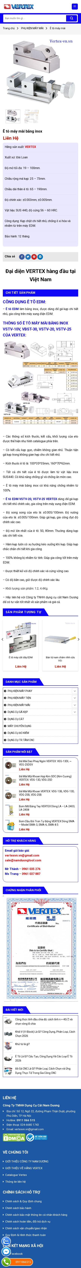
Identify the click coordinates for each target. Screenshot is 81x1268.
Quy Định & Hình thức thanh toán (25, 1235)
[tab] (40, 292)
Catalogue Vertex (16, 1175)
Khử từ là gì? (22, 1044)
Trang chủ (9, 28)
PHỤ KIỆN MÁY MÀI (32, 28)
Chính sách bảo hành (18, 1208)
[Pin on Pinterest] (34, 257)
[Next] (69, 72)
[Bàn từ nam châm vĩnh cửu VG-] (60, 638)
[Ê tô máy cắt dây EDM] (21, 638)
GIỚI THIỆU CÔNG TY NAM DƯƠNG (26, 1161)
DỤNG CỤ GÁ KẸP (18, 711)
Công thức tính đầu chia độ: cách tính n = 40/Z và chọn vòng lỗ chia (44, 1021)
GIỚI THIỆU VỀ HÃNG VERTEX (23, 1168)
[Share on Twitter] (28, 257)
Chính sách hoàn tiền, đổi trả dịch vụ (27, 1221)
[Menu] (75, 7)
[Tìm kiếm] (71, 18)
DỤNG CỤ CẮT (16, 719)
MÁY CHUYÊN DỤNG (19, 726)
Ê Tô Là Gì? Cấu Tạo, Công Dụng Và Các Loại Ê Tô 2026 (44, 1058)
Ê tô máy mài (57, 28)
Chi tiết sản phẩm (20, 292)
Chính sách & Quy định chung (23, 1201)
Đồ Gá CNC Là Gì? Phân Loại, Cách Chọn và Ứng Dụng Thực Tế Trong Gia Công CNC (42, 1070)
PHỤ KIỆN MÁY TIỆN (19, 697)
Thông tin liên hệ (15, 1181)
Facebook (16, 1253)
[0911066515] (6, 1262)
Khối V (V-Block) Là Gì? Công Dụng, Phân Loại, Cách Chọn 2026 (45, 1033)
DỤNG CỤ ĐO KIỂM (18, 732)
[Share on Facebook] (22, 257)
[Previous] (11, 72)
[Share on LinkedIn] (40, 257)
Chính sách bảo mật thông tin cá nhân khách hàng (36, 1215)
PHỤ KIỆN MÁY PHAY (20, 691)
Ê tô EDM (12, 499)
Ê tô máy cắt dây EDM (21, 657)
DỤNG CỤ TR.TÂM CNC (21, 740)
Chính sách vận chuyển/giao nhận (26, 1228)
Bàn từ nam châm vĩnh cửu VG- (60, 659)
